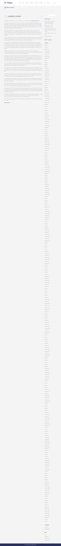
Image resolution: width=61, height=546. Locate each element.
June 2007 (46, 475)
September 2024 (47, 79)
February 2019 (47, 207)
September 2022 (47, 125)
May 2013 (46, 339)
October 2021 (47, 146)
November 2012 (47, 351)
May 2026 (46, 45)
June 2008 (46, 452)
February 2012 (47, 368)
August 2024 (46, 81)
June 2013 (46, 337)
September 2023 (47, 102)
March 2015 (46, 297)
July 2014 (46, 312)
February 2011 (47, 391)
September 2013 (47, 332)
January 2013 (47, 347)
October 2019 (47, 192)
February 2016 (47, 276)
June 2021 (46, 154)
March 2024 (46, 91)
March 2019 (46, 205)
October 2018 (47, 215)
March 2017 (46, 251)
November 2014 (47, 305)
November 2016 (47, 259)
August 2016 (46, 265)
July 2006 (46, 496)
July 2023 (46, 106)
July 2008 (46, 450)
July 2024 (46, 83)
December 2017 (47, 234)
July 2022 (46, 129)
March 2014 (46, 320)
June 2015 (46, 291)
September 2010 (47, 400)
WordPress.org (47, 540)
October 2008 (47, 444)
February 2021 (47, 161)
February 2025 (47, 70)
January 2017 (47, 255)
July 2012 (46, 358)
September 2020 (47, 171)
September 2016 (47, 263)
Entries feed (46, 536)
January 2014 (47, 324)
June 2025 (46, 62)
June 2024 (46, 85)
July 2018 (46, 221)
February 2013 (47, 345)
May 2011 (46, 385)
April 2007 (46, 479)
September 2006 (47, 492)
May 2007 (46, 477)
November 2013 (47, 328)
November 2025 (47, 52)
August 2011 (46, 379)
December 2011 (47, 372)
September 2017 (47, 240)
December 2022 (47, 119)
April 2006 (46, 502)
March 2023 (46, 114)
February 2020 (47, 184)
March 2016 (46, 274)
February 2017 (47, 253)
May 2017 (46, 247)
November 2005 (47, 511)
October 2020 (47, 169)
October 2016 (47, 261)
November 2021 (47, 144)
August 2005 (46, 517)
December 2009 (47, 418)
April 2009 (46, 433)
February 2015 (47, 299)
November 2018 (47, 213)
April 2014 (46, 318)
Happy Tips (12, 17)
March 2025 (46, 68)
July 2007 (46, 473)
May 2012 (46, 362)
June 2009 (46, 429)
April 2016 (46, 272)
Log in (45, 534)
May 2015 (46, 293)
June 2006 (46, 498)
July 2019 (46, 198)
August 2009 (46, 425)
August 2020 (46, 173)
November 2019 (47, 190)
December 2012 (47, 349)
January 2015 (47, 301)
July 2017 (46, 244)
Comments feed (47, 538)
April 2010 (46, 410)
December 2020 (47, 165)
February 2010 (47, 414)
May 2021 (46, 156)
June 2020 (46, 177)
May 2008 (46, 454)
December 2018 (47, 211)
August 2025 (46, 58)
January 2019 (47, 209)
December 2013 (47, 326)
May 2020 (46, 179)
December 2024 (47, 73)
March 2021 (46, 159)
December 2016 (47, 257)
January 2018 (47, 232)
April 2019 (46, 203)
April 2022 (46, 135)
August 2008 (46, 448)
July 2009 (46, 427)
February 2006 (47, 506)
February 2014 (47, 322)
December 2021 (47, 142)
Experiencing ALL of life (48, 36)
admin (16, 17)
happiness (8, 102)
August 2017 (46, 242)
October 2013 (47, 330)
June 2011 (46, 383)
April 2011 (46, 387)
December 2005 (47, 509)
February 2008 (47, 460)
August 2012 (46, 356)
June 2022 (46, 131)
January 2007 (47, 485)
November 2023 (47, 98)
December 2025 (47, 50)
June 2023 (46, 108)
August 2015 (46, 288)
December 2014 (47, 303)
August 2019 (46, 196)
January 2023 (47, 117)
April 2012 (46, 364)
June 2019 (46, 200)
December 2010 (47, 395)
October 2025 (47, 54)
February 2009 (47, 437)
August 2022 (46, 127)
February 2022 (47, 138)
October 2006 (47, 490)
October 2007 (47, 467)
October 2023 (47, 100)
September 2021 (47, 148)
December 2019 (47, 188)
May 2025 (46, 64)
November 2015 (47, 282)
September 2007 (47, 469)
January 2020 (47, 186)
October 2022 (47, 123)
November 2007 (47, 465)
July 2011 (46, 381)
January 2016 (47, 278)
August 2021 (46, 150)
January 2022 (47, 140)
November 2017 (47, 236)
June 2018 (46, 223)
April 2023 (46, 112)
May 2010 (46, 408)
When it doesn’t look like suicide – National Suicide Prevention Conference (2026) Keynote (50, 22)
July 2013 (46, 335)
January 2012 (47, 370)
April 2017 (46, 249)
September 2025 (47, 56)
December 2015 (47, 280)
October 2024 (47, 77)
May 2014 (46, 316)
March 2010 (46, 412)
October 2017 (47, 238)
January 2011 (47, 393)
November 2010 (47, 397)
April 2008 (46, 456)
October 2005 (47, 513)
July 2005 (46, 519)
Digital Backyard (34, 544)
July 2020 (46, 175)
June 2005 (46, 521)
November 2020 (47, 167)
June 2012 (46, 360)
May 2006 (46, 500)
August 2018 (46, 219)
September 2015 (47, 286)
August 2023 (46, 104)
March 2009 (46, 435)
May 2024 (46, 87)
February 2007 (47, 483)
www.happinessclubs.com (35, 20)
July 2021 (46, 152)
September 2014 (47, 309)
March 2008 (46, 458)
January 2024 (47, 94)
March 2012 (46, 366)
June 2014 (46, 314)
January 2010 (47, 416)
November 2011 (47, 374)
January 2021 (47, 163)
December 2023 (47, 96)
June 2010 (46, 406)
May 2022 (46, 133)
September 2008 (47, 446)
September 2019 (47, 194)
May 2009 (46, 431)
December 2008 (47, 441)
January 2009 (47, 439)
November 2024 (47, 75)
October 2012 (47, 353)
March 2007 (46, 481)
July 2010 (46, 404)
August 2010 (46, 402)
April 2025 (46, 66)
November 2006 (47, 488)
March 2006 (46, 504)
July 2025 (46, 60)
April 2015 (46, 295)
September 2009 (47, 423)
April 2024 (46, 89)
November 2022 (47, 121)
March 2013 (46, 343)
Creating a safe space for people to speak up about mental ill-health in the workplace (50, 30)
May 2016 (46, 270)
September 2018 (47, 217)
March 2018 (46, 228)
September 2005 (47, 515)
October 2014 (47, 307)
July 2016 (46, 267)
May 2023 (46, 110)
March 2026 (46, 47)
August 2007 (46, 471)
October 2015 (47, 284)
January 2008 (47, 462)
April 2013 (46, 341)
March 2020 (46, 182)
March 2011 (46, 389)
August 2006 (46, 494)
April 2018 (46, 226)
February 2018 (47, 230)
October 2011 (47, 376)
